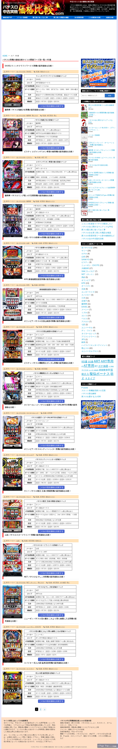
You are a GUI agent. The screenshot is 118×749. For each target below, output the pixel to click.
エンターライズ (87, 292)
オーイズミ (86, 286)
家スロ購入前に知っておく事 (93, 230)
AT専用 (42, 201)
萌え (55, 115)
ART (42, 157)
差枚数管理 (104, 370)
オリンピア (30, 327)
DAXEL (28, 71)
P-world (84, 388)
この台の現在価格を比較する (51, 106)
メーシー (85, 310)
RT (46, 157)
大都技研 (85, 268)
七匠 (83, 325)
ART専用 (50, 115)
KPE (28, 285)
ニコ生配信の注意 (94, 17)
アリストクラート (88, 337)
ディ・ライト (87, 331)
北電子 (84, 301)
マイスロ (84, 370)
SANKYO (85, 260)
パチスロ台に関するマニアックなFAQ (97, 227)
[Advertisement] (59, 37)
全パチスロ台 (20, 71)
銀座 (83, 342)
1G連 (40, 243)
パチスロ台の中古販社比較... (98, 165)
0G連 (37, 71)
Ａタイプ (90, 378)
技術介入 (38, 541)
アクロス (85, 322)
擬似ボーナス (44, 71)
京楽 (83, 289)
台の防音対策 (79, 17)
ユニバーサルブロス (89, 351)
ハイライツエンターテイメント (94, 345)
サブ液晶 (111, 366)
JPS (83, 339)
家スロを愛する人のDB (91, 397)
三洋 (83, 298)
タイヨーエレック (32, 413)
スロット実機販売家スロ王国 (93, 391)
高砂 (83, 277)
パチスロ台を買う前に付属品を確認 (96, 233)
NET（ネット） (31, 582)
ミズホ (84, 313)
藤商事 (28, 115)
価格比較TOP (7, 17)
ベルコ (84, 319)
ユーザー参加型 (94, 370)
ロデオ (84, 254)
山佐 (27, 243)
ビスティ (29, 157)
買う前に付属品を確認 (61, 17)
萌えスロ (35, 115)
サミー (28, 497)
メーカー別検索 (22, 17)
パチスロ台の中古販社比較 (92, 239)
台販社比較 (110, 17)
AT (82, 366)
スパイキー (30, 669)
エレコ (84, 316)
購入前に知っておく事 (40, 17)
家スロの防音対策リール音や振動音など (98, 236)
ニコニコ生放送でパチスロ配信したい (97, 224)
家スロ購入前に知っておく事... (99, 210)
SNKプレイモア (88, 271)
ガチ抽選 (63, 582)
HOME (5, 56)
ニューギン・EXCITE (33, 627)
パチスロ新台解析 (88, 394)
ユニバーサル (87, 328)
